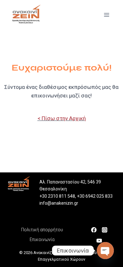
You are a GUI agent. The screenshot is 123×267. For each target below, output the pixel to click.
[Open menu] (108, 14)
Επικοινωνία (42, 239)
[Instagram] (106, 229)
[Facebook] (95, 229)
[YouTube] (101, 240)
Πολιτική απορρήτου (42, 229)
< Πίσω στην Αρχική (62, 118)
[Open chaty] (105, 250)
